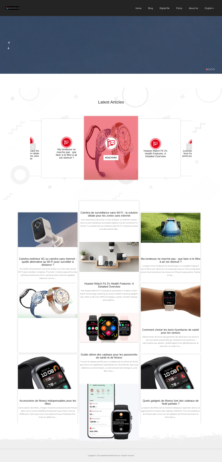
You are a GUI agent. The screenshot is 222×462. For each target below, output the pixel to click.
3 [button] (211, 69)
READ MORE (111, 162)
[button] (189, 146)
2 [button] (209, 69)
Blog (150, 8)
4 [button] (214, 69)
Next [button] (9, 48)
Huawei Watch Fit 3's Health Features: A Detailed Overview (111, 150)
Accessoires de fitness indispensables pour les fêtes (47, 402)
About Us (193, 8)
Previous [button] (9, 43)
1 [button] (207, 69)
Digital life (165, 8)
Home (139, 8)
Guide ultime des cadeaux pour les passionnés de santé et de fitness (109, 356)
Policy (179, 8)
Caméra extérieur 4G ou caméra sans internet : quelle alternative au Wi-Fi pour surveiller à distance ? (48, 261)
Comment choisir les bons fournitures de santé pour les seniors (155, 153)
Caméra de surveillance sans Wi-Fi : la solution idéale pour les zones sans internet (109, 214)
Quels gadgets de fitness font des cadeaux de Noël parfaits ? (171, 402)
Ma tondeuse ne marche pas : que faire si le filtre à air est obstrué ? (170, 260)
